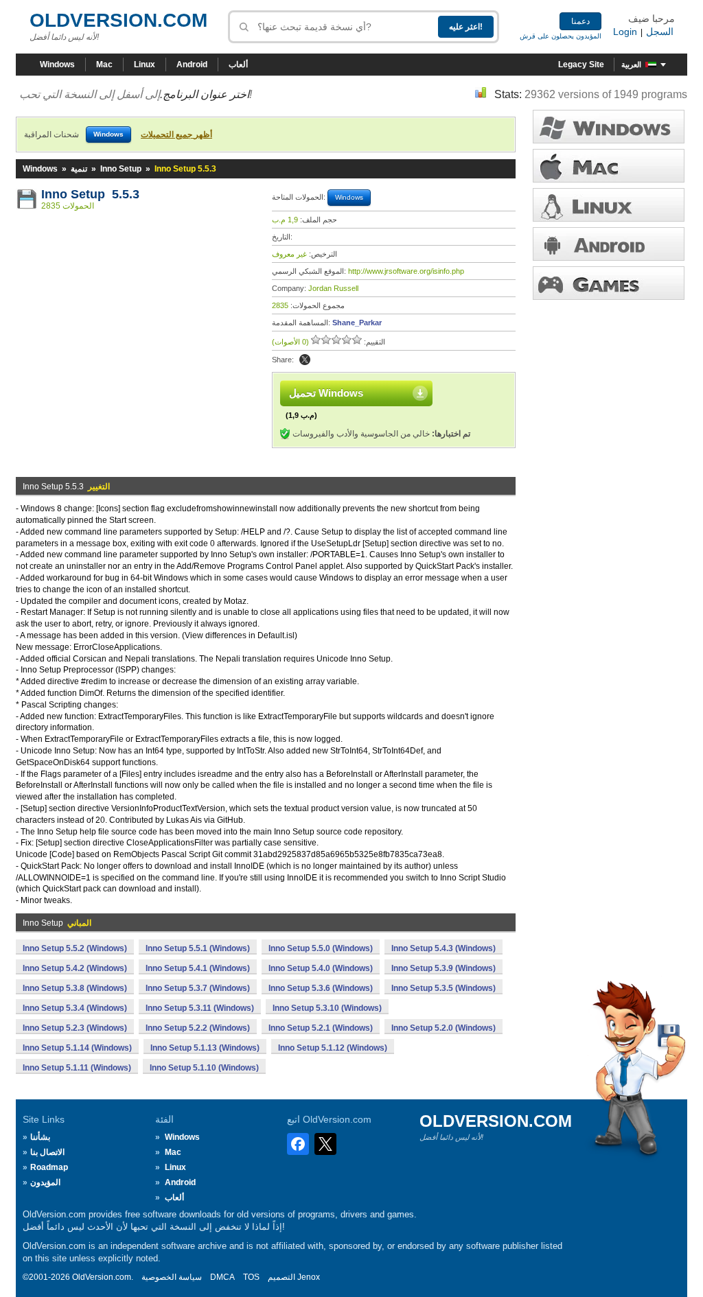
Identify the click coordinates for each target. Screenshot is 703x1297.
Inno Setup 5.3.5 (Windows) (443, 988)
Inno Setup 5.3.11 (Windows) (200, 1008)
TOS (251, 1277)
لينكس (608, 205)
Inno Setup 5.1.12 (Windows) (332, 1048)
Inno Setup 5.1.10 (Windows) (204, 1068)
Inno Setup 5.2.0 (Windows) (443, 1028)
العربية (631, 64)
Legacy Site (581, 64)
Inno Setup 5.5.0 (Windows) (320, 948)
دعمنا (580, 21)
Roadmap (49, 1167)
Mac (104, 64)
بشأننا (40, 1137)
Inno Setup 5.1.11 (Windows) (77, 1068)
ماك (608, 166)
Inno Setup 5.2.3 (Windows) (75, 1028)
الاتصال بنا (47, 1152)
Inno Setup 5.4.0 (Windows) (320, 968)
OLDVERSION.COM (118, 20)
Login (625, 31)
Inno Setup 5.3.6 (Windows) (320, 988)
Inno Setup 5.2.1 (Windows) (320, 1028)
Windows (57, 64)
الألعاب (608, 283)
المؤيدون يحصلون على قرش (560, 36)
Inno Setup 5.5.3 (90, 194)
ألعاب (238, 64)
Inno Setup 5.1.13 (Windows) (205, 1048)
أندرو (608, 244)
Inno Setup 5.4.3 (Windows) (443, 948)
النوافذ (608, 126)
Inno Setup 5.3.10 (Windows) (327, 1008)
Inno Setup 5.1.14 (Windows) (77, 1048)
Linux (144, 64)
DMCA (222, 1277)
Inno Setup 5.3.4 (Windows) (75, 1008)
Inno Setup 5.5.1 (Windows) (198, 948)
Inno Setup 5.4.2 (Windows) (75, 968)
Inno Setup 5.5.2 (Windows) (75, 948)
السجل (659, 31)
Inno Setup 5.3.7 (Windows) (198, 988)
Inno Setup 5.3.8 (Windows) (75, 988)
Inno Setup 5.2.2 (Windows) (198, 1028)
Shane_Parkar (357, 322)
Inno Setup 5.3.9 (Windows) (443, 968)
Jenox (308, 1277)
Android (191, 64)
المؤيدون (45, 1182)
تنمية (79, 169)
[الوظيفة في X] (304, 359)
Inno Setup (120, 169)
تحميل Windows (326, 393)
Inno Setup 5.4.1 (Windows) (198, 968)
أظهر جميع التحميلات (176, 134)
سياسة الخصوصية (171, 1277)
